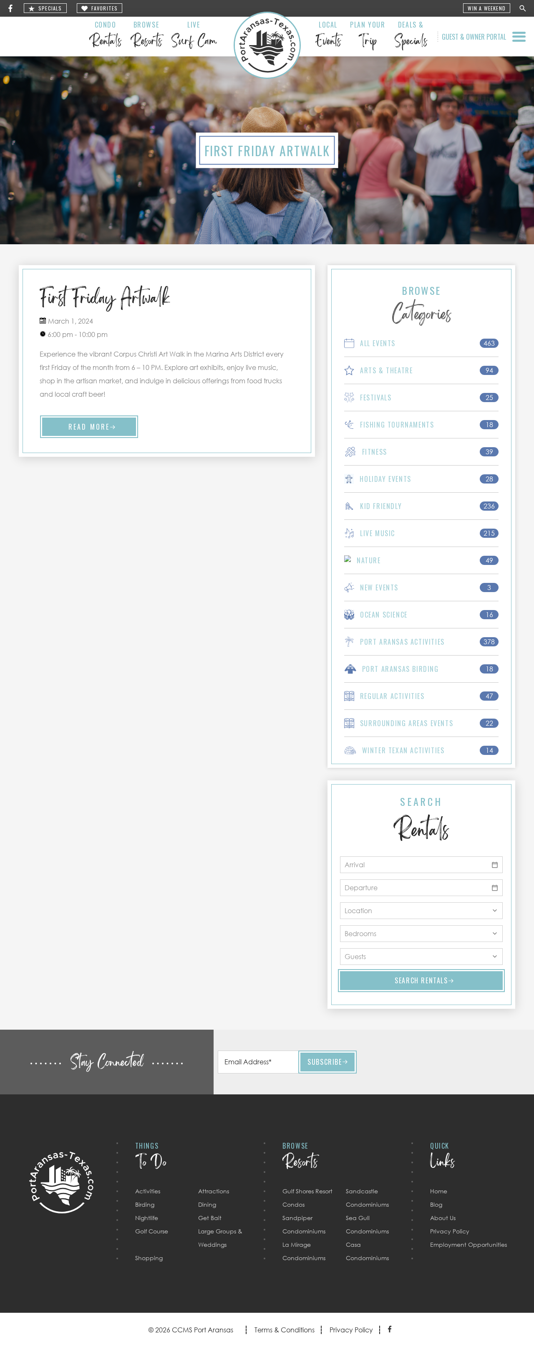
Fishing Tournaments (397, 424)
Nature (369, 560)
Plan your (367, 36)
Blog (436, 1204)
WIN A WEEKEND (487, 8)
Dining (207, 1204)
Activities (147, 1191)
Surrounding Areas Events (406, 723)
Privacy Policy (449, 1231)
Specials (50, 8)
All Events (377, 343)
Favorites (104, 8)
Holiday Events (385, 479)
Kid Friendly (381, 506)
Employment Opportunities (468, 1244)
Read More (89, 427)
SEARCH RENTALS (421, 980)
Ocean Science (384, 614)
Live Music (377, 533)
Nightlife (146, 1217)
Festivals (375, 397)
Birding (144, 1204)
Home (438, 1191)
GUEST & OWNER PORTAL (474, 36)
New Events (379, 587)
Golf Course (151, 1231)
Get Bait (210, 1217)
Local (328, 36)
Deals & (410, 36)
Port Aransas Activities (402, 641)
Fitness (374, 451)
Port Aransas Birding (400, 669)
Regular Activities (392, 696)
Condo (105, 36)
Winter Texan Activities (403, 750)
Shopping (149, 1257)
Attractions (213, 1191)
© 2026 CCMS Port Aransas (191, 1330)
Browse (146, 36)
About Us (443, 1217)
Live (194, 36)
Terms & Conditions (284, 1330)
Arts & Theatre (386, 370)
